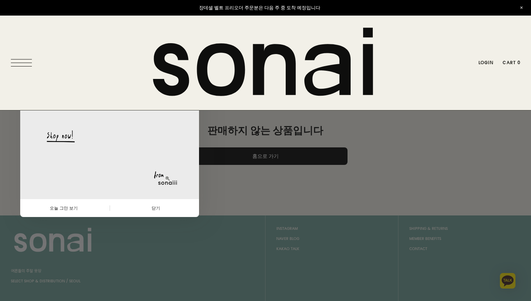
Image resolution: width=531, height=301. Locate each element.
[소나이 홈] (265, 62)
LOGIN (486, 62)
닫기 (156, 208)
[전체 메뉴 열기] (23, 63)
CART (511, 62)
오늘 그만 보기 (64, 208)
